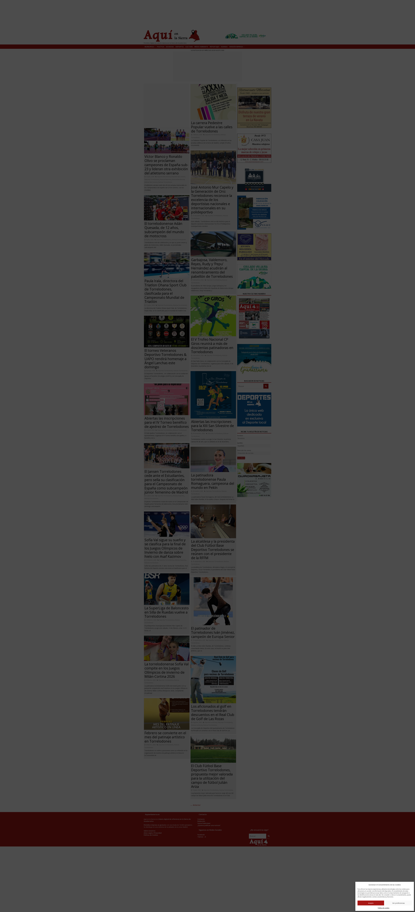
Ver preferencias (398, 903)
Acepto (371, 903)
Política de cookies (383, 908)
